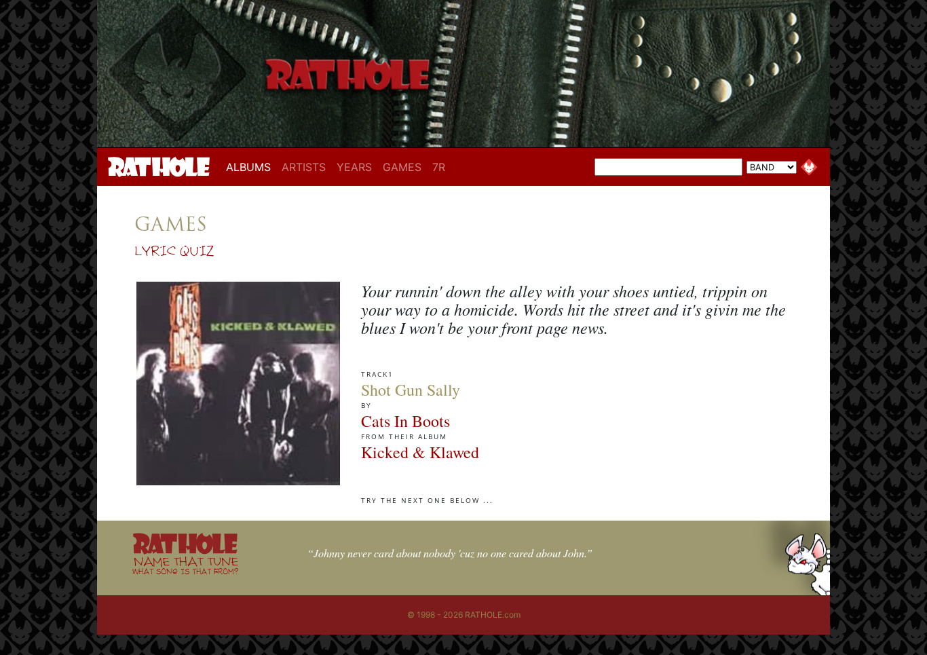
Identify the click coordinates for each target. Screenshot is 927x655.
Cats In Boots (405, 421)
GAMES (402, 167)
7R (438, 167)
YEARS (354, 167)
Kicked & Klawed (420, 452)
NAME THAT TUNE (185, 565)
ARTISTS (304, 167)
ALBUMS (251, 167)
